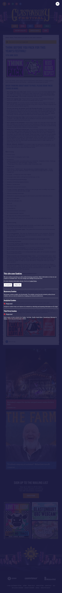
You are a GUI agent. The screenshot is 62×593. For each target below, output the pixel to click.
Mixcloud (52, 317)
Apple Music (39, 317)
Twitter (24, 317)
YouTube (28, 317)
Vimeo (5, 318)
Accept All (8, 285)
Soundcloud (46, 317)
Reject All (17, 285)
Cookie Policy (33, 281)
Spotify (34, 317)
